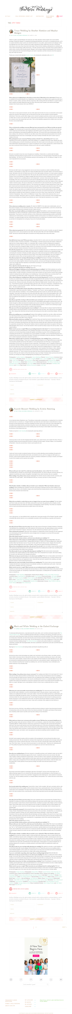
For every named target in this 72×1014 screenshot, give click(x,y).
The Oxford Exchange (32, 641)
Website (12, 394)
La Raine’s (18, 878)
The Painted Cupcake (18, 578)
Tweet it (39, 72)
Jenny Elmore (19, 881)
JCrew (17, 365)
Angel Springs (12, 358)
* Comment (40, 385)
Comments (12, 373)
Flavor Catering (31, 578)
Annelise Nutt (34, 581)
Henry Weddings (36, 357)
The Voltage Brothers (26, 876)
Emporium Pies (52, 360)
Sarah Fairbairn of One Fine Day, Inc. (52, 872)
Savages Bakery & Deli (24, 883)
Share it (43, 373)
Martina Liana (58, 876)
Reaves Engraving (32, 881)
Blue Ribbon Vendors (50, 16)
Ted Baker (54, 363)
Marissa (18, 628)
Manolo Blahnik (49, 878)
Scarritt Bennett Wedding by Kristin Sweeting (34, 409)
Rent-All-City (18, 884)
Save (12, 86)
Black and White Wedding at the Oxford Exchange (36, 626)
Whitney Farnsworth (31, 365)
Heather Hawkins (30, 55)
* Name (12, 385)
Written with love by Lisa (20, 369)
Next (64, 927)
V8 (52, 55)
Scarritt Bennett (21, 576)
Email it (60, 373)
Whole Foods (55, 358)
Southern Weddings (36, 9)
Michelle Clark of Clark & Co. (16, 581)
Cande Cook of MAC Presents (51, 574)
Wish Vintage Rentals (49, 883)
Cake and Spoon (28, 360)
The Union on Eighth (30, 358)
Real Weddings (20, 16)
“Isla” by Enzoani (17, 362)
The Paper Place (56, 578)
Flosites (50, 1013)
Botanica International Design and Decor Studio (29, 875)
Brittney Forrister (43, 876)
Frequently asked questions (11, 1000)
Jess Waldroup (33, 878)
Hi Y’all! (7, 16)
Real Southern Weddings (20, 35)
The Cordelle (38, 576)
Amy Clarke (30, 363)
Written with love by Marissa (21, 889)
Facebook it (39, 70)
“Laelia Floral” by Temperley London (24, 579)
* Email (12, 389)
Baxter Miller (35, 872)
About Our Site (10, 1006)
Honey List (29, 16)
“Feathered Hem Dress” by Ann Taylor (38, 879)
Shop (61, 16)
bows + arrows (43, 358)
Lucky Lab (14, 360)
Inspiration (40, 16)
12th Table (43, 365)
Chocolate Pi (51, 875)
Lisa (12, 35)
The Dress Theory (49, 579)
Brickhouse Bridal (32, 362)
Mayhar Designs (49, 357)
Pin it (38, 73)
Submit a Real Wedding (12, 1003)
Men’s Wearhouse (26, 582)
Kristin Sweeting (22, 431)
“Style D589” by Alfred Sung (20, 879)
